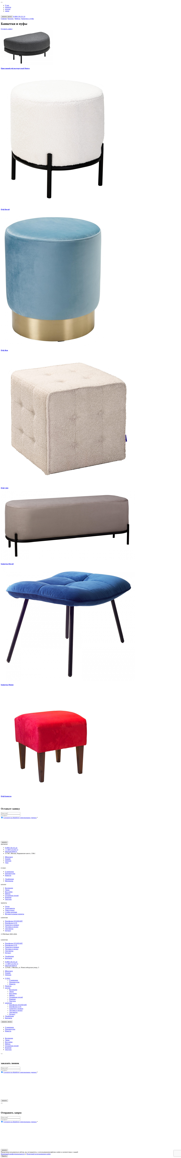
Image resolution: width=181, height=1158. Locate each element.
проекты (8, 7)
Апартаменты (10, 908)
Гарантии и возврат (12, 925)
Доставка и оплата (11, 927)
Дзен (6, 863)
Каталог (11, 18)
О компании (9, 872)
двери (7, 11)
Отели (7, 906)
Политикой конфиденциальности (13, 1154)
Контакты (8, 1018)
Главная (4, 18)
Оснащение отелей (12, 895)
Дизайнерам (9, 879)
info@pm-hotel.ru (11, 851)
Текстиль (8, 899)
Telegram (8, 861)
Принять (4, 1156)
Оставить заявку (7, 29)
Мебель (18, 18)
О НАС (7, 978)
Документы (9, 929)
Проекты (8, 986)
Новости (8, 875)
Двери (7, 890)
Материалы (9, 881)
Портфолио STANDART (14, 921)
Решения (8, 897)
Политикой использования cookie (38, 1154)
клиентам (8, 1003)
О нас (7, 5)
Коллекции (9, 888)
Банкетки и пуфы (27, 18)
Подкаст (8, 930)
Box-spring (8, 892)
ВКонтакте (9, 857)
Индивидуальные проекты (14, 914)
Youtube (8, 859)
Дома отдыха (9, 910)
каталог (7, 9)
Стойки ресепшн (11, 912)
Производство (10, 873)
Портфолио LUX (11, 923)
